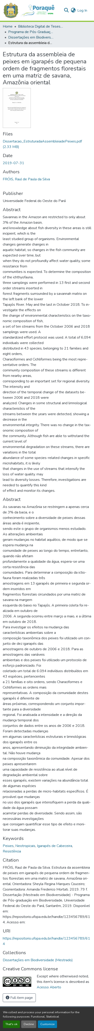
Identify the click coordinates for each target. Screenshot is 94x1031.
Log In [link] (82, 10)
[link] (47, 144)
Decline (29, 1024)
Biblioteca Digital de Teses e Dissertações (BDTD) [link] (41, 26)
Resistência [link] (12, 851)
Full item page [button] (21, 997)
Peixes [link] (8, 845)
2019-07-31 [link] (13, 163)
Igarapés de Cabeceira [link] (54, 845)
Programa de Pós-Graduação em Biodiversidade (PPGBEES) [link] (31, 31)
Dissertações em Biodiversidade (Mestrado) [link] (31, 37)
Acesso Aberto (49, 987)
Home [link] (8, 26)
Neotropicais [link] (25, 845)
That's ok (11, 1024)
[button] (31, 10)
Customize (47, 1024)
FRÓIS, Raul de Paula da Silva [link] (26, 179)
